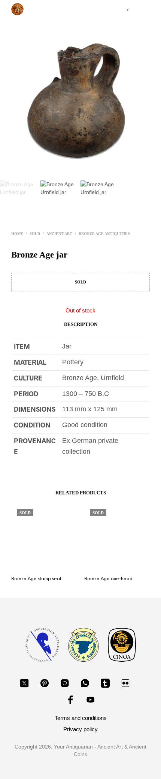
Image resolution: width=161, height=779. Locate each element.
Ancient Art (59, 234)
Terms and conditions (81, 718)
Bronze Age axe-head (108, 578)
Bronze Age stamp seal (36, 578)
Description (80, 324)
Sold (35, 234)
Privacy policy (80, 729)
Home (17, 234)
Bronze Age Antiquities (104, 234)
